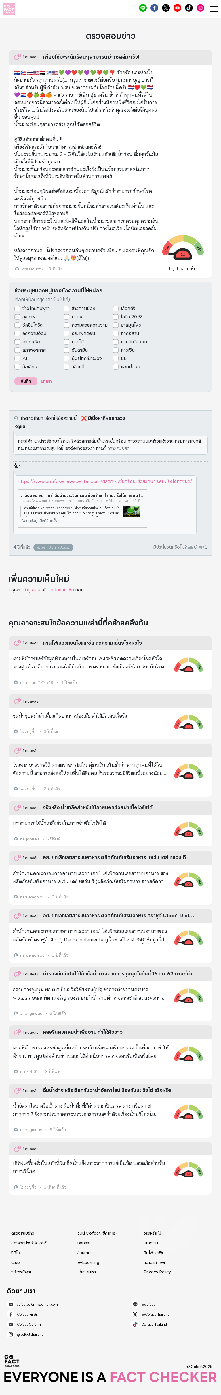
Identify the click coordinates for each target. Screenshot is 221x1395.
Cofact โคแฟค (154, 8)
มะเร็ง (77, 316)
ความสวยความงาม (90, 325)
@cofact (143, 8)
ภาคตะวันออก (134, 341)
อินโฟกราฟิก (154, 1252)
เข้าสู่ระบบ (31, 589)
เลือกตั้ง (128, 308)
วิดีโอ (15, 1252)
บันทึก (26, 381)
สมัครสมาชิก (62, 589)
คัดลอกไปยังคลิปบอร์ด (53, 547)
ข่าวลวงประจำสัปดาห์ (28, 1243)
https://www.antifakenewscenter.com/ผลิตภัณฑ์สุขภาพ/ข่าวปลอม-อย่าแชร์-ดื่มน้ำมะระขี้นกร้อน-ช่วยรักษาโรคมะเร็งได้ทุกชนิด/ (82, 500)
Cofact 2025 (12, 1360)
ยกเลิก (46, 381)
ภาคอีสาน (130, 333)
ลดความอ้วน (34, 333)
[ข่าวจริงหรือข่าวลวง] (9, 9)
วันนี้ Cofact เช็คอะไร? (97, 1233)
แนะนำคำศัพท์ (155, 1262)
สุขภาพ (28, 316)
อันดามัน (80, 350)
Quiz (15, 1262)
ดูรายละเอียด (118, 448)
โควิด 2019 (131, 316)
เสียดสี (78, 366)
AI (24, 358)
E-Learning (88, 1262)
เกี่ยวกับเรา (86, 1272)
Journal (84, 1252)
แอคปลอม (130, 366)
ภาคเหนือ (31, 341)
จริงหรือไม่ (152, 1233)
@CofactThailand (166, 8)
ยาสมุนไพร (131, 325)
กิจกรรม (84, 1243)
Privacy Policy (157, 1272)
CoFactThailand (189, 8)
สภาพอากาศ (34, 350)
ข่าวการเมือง (83, 308)
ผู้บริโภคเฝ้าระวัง (87, 358)
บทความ (151, 1243)
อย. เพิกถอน (83, 333)
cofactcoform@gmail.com (37, 1304)
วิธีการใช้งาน (22, 1272)
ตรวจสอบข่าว (22, 1233)
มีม (124, 358)
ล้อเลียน (29, 366)
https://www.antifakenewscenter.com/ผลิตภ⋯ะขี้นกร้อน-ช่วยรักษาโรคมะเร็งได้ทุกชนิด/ (105, 481)
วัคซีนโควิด (32, 325)
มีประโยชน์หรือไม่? (170, 547)
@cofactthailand (200, 8)
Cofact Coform (177, 8)
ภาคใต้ (77, 341)
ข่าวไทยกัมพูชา (36, 308)
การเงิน (128, 350)
